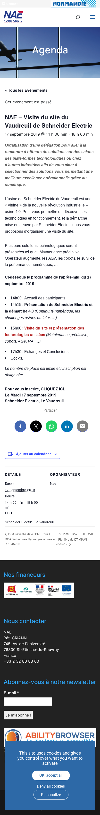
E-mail (11, 692)
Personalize (51, 794)
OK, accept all (51, 775)
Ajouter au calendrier (33, 453)
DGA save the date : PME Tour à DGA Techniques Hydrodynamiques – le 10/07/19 (30, 539)
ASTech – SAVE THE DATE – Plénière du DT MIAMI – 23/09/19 (75, 539)
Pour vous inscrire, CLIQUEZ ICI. (35, 389)
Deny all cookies (51, 786)
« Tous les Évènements (26, 90)
